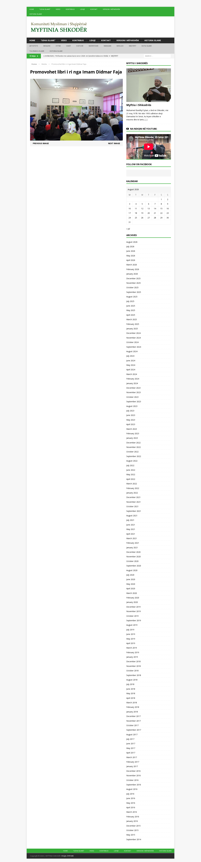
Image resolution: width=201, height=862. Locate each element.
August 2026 (131, 242)
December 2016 (133, 771)
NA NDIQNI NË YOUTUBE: (143, 128)
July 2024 (130, 356)
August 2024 (131, 351)
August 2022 (131, 460)
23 (168, 213)
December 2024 (133, 333)
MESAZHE (46, 46)
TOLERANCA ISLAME (36, 51)
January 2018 (132, 711)
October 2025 (132, 287)
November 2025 (133, 283)
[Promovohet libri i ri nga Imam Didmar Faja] (76, 139)
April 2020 (130, 588)
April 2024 (130, 369)
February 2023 (132, 433)
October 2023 (132, 397)
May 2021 (130, 529)
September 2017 (133, 730)
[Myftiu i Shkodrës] (148, 100)
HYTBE (58, 46)
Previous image (41, 143)
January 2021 (132, 547)
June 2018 (130, 689)
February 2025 (132, 324)
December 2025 (133, 278)
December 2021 (133, 497)
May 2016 (130, 803)
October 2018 (132, 670)
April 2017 (130, 752)
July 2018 (130, 684)
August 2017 (131, 734)
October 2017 (132, 725)
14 (155, 208)
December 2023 (133, 388)
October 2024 (132, 342)
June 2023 (130, 415)
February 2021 (132, 543)
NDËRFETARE (93, 46)
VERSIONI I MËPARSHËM (111, 9)
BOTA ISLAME (147, 46)
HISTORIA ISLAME (35, 14)
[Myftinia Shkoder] (100, 27)
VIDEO (58, 9)
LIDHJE (82, 9)
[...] (146, 119)
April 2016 (130, 807)
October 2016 (132, 780)
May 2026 (130, 255)
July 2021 (130, 520)
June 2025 (130, 305)
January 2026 (132, 273)
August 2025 (131, 296)
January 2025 (132, 328)
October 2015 (132, 830)
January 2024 (132, 383)
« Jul (128, 228)
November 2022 (133, 447)
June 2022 (130, 470)
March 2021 (131, 538)
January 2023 (132, 438)
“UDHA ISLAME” (44, 9)
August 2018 (131, 679)
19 (142, 213)
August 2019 (131, 625)
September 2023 (133, 401)
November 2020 (133, 556)
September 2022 (133, 456)
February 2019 (132, 652)
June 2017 (130, 743)
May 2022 (130, 474)
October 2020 (132, 561)
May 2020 (130, 584)
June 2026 (130, 251)
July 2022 (130, 465)
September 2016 (133, 784)
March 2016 (131, 812)
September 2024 (133, 347)
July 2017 (130, 739)
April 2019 (130, 643)
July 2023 (130, 410)
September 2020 (133, 565)
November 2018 (133, 666)
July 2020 (130, 575)
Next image (114, 143)
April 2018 (130, 698)
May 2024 (130, 365)
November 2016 (133, 775)
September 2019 (133, 620)
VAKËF (68, 46)
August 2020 (131, 570)
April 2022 (130, 479)
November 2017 (133, 721)
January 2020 (132, 602)
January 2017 (132, 766)
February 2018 (132, 707)
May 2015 (130, 834)
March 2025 (131, 319)
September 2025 (133, 292)
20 (149, 213)
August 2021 (131, 515)
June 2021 (130, 524)
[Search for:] (157, 55)
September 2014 (133, 839)
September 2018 (133, 675)
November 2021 (133, 502)
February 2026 (132, 269)
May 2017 (130, 748)
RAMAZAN (107, 46)
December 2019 (133, 606)
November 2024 (133, 337)
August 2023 (131, 406)
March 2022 (131, 483)
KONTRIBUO (70, 9)
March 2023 (131, 429)
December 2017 (133, 716)
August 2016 (131, 789)
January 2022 (132, 492)
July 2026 (130, 246)
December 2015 (133, 825)
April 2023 (130, 424)
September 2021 (133, 511)
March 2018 (131, 702)
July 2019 (130, 629)
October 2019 (132, 616)
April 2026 (130, 260)
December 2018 (133, 661)
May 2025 (130, 310)
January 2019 (132, 657)
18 (136, 213)
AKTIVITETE (33, 46)
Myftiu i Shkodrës (138, 105)
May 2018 (130, 693)
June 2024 (130, 360)
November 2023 (133, 392)
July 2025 (130, 301)
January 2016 (132, 821)
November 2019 (133, 611)
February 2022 (132, 488)
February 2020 (132, 597)
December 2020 (133, 552)
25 (136, 217)
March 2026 (131, 264)
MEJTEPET (132, 46)
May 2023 (130, 420)
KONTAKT (93, 9)
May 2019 (130, 638)
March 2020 (131, 593)
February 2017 (132, 762)
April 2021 (130, 534)
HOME (31, 9)
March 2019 (131, 647)
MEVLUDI (120, 46)
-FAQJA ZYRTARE (67, 856)
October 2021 (132, 506)
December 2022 (133, 442)
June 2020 (130, 579)
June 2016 (130, 798)
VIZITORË (79, 46)
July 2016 (130, 793)
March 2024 (131, 374)
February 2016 (132, 816)
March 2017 (131, 757)
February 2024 (132, 378)
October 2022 (132, 451)
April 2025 (130, 315)
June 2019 (130, 634)
